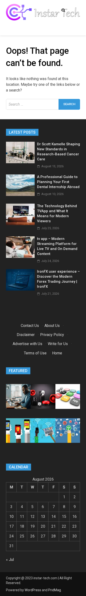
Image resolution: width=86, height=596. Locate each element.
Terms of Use (35, 353)
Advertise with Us (27, 343)
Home (57, 353)
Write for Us (58, 343)
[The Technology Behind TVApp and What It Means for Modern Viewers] (20, 224)
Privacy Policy (52, 334)
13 (43, 516)
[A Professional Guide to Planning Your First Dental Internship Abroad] (20, 194)
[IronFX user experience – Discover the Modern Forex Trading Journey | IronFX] (20, 289)
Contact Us (30, 325)
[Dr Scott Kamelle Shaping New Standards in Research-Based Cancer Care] (20, 162)
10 (11, 516)
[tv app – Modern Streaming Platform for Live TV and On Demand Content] (20, 256)
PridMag (54, 590)
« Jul (10, 559)
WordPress (33, 590)
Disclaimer (26, 334)
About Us (52, 325)
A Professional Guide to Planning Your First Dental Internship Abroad (58, 182)
